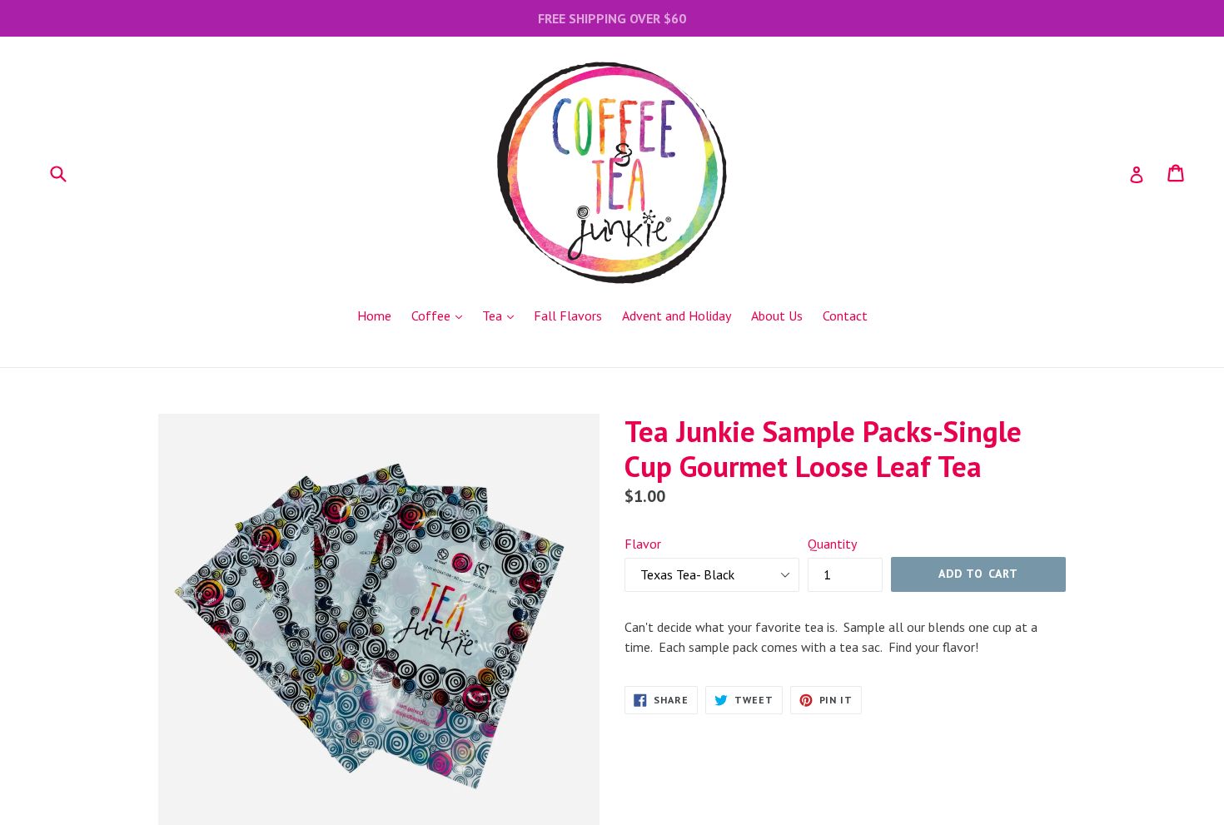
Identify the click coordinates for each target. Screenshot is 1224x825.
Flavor (642, 543)
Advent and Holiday (676, 315)
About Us (777, 315)
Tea (502, 315)
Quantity (832, 543)
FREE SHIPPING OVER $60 (612, 18)
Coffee (440, 315)
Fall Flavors (568, 315)
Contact (845, 315)
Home (374, 315)
